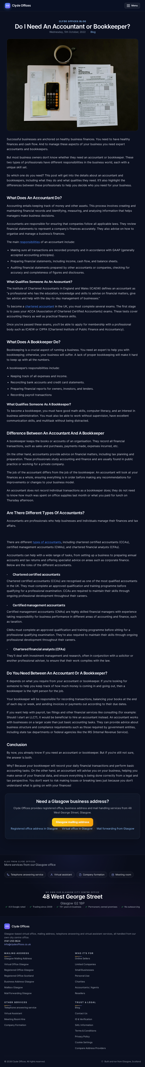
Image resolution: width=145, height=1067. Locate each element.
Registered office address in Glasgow (34, 828)
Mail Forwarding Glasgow (18, 993)
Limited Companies (85, 964)
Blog (93, 31)
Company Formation (15, 1025)
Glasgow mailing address (72, 822)
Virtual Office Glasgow (16, 964)
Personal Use (82, 975)
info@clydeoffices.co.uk (17, 944)
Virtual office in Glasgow (77, 828)
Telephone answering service (20, 1007)
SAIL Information (84, 1025)
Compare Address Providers (90, 1048)
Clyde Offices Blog (72, 21)
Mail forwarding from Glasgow (115, 828)
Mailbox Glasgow (13, 987)
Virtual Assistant (13, 1013)
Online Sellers (82, 958)
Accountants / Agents (87, 987)
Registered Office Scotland (19, 975)
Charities (80, 981)
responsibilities (30, 242)
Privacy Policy (82, 1036)
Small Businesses (84, 969)
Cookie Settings (83, 1042)
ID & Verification (83, 1019)
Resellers (80, 993)
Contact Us (81, 1013)
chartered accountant (39, 306)
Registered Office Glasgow (19, 969)
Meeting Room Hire (14, 1019)
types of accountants (47, 542)
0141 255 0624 (12, 941)
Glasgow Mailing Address (18, 958)
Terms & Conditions (85, 1030)
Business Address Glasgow (19, 981)
